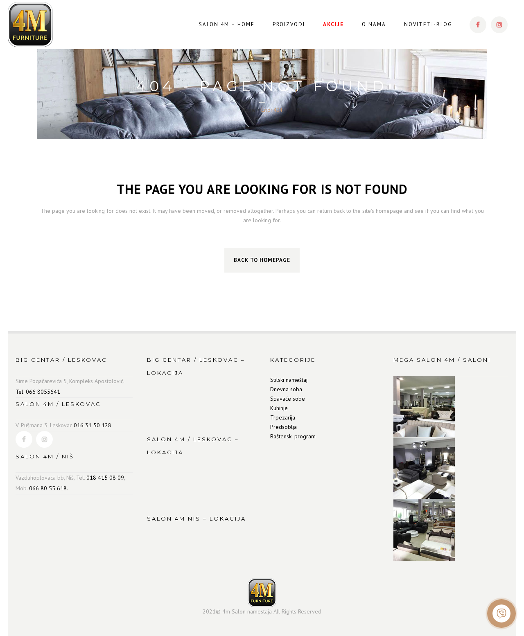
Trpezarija (282, 417)
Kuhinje (279, 408)
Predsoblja (283, 427)
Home (249, 109)
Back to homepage (262, 260)
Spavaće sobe (287, 398)
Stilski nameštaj (288, 379)
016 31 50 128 (92, 425)
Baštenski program (293, 436)
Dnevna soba (286, 389)
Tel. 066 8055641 (38, 391)
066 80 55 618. (48, 488)
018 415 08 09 (105, 477)
